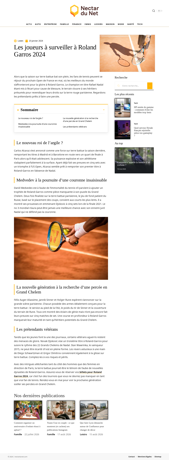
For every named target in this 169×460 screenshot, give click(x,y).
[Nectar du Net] (84, 10)
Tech (136, 103)
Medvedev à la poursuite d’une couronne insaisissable (37, 125)
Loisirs (83, 434)
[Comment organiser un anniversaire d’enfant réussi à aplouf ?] (28, 410)
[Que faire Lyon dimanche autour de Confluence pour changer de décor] (94, 410)
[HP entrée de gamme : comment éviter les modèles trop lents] (122, 107)
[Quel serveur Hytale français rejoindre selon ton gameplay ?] (122, 129)
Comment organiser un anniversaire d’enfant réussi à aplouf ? (27, 426)
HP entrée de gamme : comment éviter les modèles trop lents (144, 110)
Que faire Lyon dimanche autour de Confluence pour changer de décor (92, 426)
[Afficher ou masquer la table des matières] (71, 109)
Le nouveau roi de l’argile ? (30, 118)
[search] (153, 11)
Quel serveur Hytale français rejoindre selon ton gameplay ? (143, 132)
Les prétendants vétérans (75, 126)
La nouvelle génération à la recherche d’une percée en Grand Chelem (80, 119)
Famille (18, 434)
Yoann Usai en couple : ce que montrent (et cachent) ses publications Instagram (60, 426)
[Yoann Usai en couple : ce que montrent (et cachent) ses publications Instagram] (61, 410)
